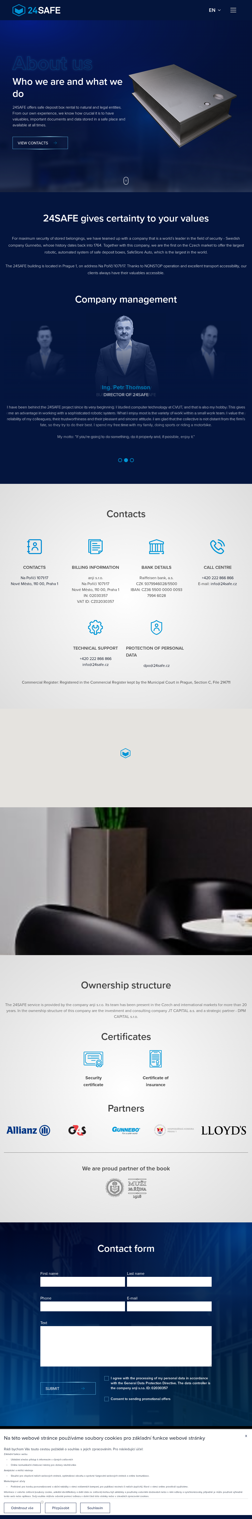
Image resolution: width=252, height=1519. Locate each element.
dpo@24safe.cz (156, 665)
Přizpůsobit (60, 1507)
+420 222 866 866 (218, 577)
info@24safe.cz (224, 583)
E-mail (132, 1298)
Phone (45, 1298)
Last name (135, 1273)
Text (43, 1322)
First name (49, 1273)
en (212, 10)
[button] (120, 460)
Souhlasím (95, 1507)
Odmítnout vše (22, 1507)
